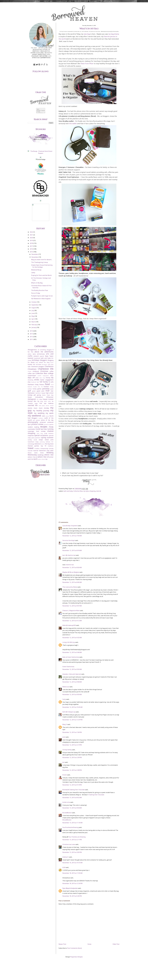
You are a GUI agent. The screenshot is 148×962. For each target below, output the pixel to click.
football (46, 387)
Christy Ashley (67, 750)
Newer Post (62, 944)
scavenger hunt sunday (36, 431)
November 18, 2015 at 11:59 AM (72, 873)
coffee (51, 371)
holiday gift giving (34, 395)
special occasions (41, 435)
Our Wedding (91, 1)
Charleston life (63, 1)
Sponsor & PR (106, 1)
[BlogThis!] (84, 489)
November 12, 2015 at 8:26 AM (72, 567)
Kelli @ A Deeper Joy (68, 712)
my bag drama (113, 34)
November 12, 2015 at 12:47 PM (72, 720)
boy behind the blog (42, 362)
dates (51, 375)
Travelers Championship (41, 448)
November (35, 257)
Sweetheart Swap (33, 442)
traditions (50, 446)
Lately (33, 273)
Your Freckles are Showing (77, 837)
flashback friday (33, 384)
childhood (36, 371)
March (33, 322)
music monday (44, 408)
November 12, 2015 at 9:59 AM (72, 694)
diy (52, 377)
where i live (49, 455)
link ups (42, 403)
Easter (42, 380)
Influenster (49, 397)
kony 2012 (43, 401)
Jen (63, 762)
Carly (64, 699)
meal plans (42, 405)
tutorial (98, 491)
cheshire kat (70, 565)
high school (49, 393)
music (35, 408)
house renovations (35, 397)
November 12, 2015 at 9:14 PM (72, 785)
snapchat (31, 435)
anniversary (41, 354)
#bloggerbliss (32, 350)
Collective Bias (78, 491)
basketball (37, 358)
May (33, 316)
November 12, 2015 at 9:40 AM (72, 652)
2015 (31, 252)
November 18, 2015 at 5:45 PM (72, 896)
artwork (36, 356)
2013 (31, 334)
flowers (41, 384)
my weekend (34, 415)
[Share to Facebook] (87, 489)
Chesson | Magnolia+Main (71, 610)
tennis (43, 444)
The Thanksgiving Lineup (39, 262)
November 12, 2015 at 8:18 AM (72, 550)
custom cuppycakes (43, 375)
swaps (41, 440)
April (33, 319)
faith (38, 382)
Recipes (78, 1)
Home (37, 1)
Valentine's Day (44, 451)
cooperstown (32, 375)
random (30, 427)
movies (30, 408)
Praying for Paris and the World (41, 275)
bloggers (43, 360)
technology (31, 444)
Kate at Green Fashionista (70, 657)
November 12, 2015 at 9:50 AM (72, 669)
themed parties (33, 446)
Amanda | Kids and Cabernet (71, 674)
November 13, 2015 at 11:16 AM (72, 823)
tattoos (48, 442)
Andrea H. (65, 857)
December (34, 254)
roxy (45, 429)
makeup (50, 403)
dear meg (42, 378)
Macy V (64, 724)
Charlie (29, 371)
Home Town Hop (47, 395)
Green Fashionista (68, 667)
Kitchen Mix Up (33, 401)
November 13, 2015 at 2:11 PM (72, 840)
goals (51, 389)
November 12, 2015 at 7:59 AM (72, 536)
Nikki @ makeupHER (69, 625)
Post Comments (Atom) (74, 948)
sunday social (32, 440)
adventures (48, 352)
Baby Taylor (49, 356)
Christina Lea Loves (68, 844)
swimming (42, 442)
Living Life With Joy (68, 642)
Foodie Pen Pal (38, 387)
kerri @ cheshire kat (68, 555)
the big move (49, 444)
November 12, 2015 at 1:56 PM (72, 732)
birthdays (35, 360)
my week (49, 413)
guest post (40, 391)
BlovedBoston (66, 820)
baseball (30, 358)
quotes (51, 424)
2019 (31, 240)
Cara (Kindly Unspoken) (70, 526)
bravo (51, 362)
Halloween (31, 393)
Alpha (34, 354)
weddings (41, 455)
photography (33, 422)
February (34, 325)
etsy (29, 382)
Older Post (116, 944)
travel (30, 448)
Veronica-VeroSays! (68, 540)
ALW (63, 867)
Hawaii (43, 393)
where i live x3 (43, 457)
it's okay (39, 399)
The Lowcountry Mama (69, 587)
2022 (31, 232)
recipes (43, 426)
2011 (31, 339)
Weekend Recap (36, 270)
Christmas (44, 371)
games (39, 389)
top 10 (43, 446)
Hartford (38, 393)
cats (29, 366)
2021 (31, 235)
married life (33, 405)
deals (37, 378)
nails (43, 416)
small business (48, 433)
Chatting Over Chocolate (96, 795)
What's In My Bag (36, 283)
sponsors (37, 438)
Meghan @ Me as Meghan (70, 572)
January (34, 327)
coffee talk (31, 373)
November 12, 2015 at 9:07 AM (72, 606)
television (38, 444)
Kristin (64, 775)
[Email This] (82, 489)
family (45, 382)
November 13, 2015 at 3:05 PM (72, 852)
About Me (48, 1)
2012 (31, 337)
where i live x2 (32, 457)
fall (41, 382)
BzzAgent (44, 364)
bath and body (68, 491)
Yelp (46, 459)
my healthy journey (41, 410)
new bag (87, 34)
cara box (50, 364)
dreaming (30, 380)
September (35, 305)
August (33, 308)
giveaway (46, 389)
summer (50, 437)
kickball (50, 399)
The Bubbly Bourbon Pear (39, 290)
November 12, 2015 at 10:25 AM (72, 707)
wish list (30, 459)
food (47, 384)
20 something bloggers (45, 350)
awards (42, 356)
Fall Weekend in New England (40, 299)
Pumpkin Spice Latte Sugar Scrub (42, 296)
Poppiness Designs (76, 957)
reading (36, 427)
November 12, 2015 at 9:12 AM (72, 621)
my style (86, 491)
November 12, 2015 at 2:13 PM (72, 745)
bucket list (31, 364)
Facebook (33, 382)
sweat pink (49, 440)
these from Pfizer (87, 63)
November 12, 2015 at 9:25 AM (72, 638)
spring (43, 437)
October (34, 302)
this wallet (73, 123)
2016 (31, 249)
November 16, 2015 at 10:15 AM (72, 863)
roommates (31, 429)
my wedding (39, 413)
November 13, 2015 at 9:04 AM (72, 808)
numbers (40, 418)
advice (29, 354)
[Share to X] (85, 489)
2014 (31, 331)
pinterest (43, 422)
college (50, 373)
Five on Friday (35, 293)
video (51, 451)
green (34, 391)
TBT (52, 442)
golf (29, 391)
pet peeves (36, 420)
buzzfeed (38, 364)
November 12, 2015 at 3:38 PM (72, 770)
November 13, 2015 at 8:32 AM (72, 797)
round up (39, 429)
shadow (50, 431)
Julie (63, 737)
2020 (31, 238)
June (33, 313)
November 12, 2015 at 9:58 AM (72, 682)
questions (46, 424)
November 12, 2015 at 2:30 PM (72, 757)
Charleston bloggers (37, 366)
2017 (31, 246)
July (32, 310)
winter (51, 457)
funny (34, 389)
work (36, 459)
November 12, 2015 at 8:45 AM (72, 582)
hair (52, 391)
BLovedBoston (67, 813)
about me (39, 352)
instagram (32, 399)
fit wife (51, 382)
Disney (48, 378)
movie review (49, 405)
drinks (36, 380)
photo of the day (47, 420)
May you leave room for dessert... (41, 260)
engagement (49, 380)
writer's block (41, 459)
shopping (92, 491)
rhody (51, 427)
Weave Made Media (36, 453)
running (50, 429)
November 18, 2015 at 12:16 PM (72, 883)
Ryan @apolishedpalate (70, 888)
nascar (47, 416)
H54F (47, 391)
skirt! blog (40, 433)
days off (31, 377)
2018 (31, 243)
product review (37, 424)
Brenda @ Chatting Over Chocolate (73, 790)
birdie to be (66, 802)
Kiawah (45, 399)
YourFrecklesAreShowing (70, 827)
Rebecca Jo (65, 687)
